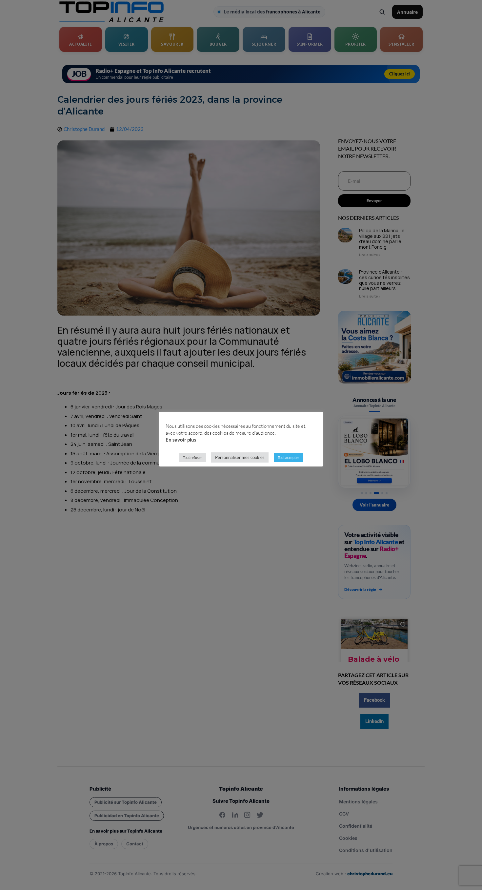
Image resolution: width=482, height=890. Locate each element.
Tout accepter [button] (288, 457)
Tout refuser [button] (192, 457)
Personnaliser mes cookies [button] (240, 457)
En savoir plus (181, 440)
